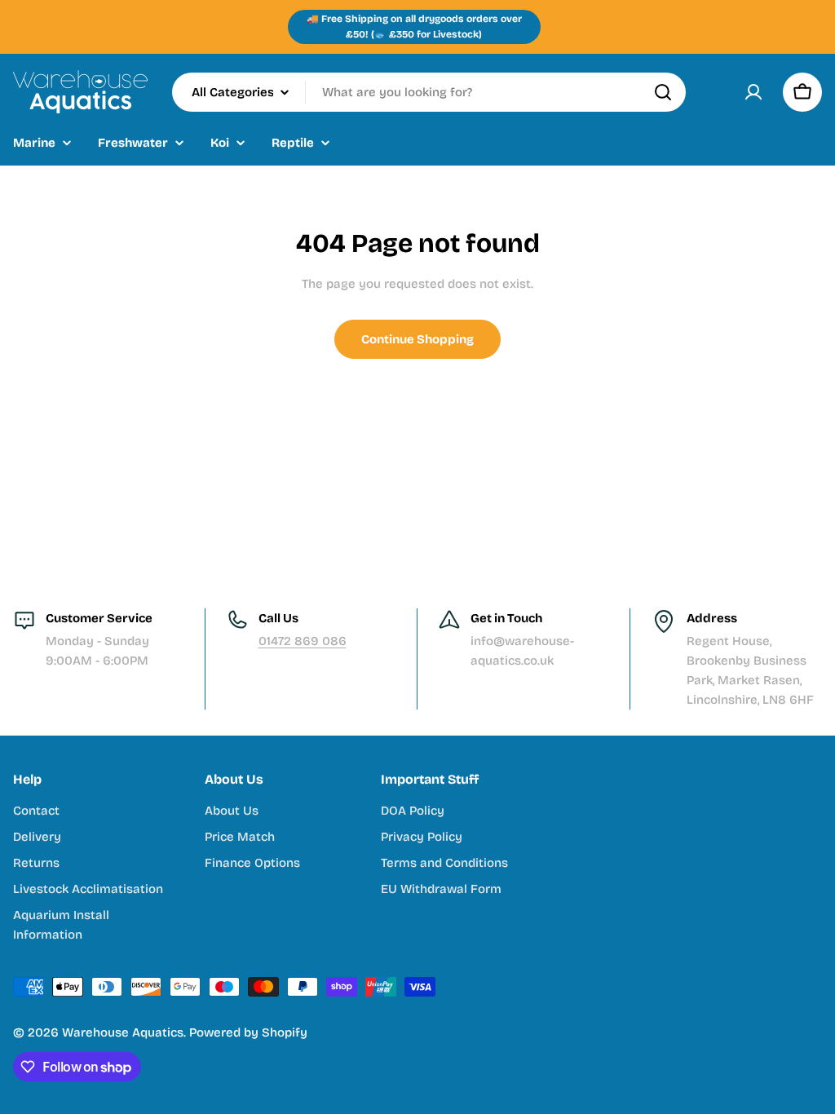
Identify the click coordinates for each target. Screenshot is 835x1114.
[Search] (663, 92)
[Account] (753, 92)
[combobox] (429, 92)
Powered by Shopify (248, 1032)
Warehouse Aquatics (122, 1032)
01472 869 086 (302, 641)
